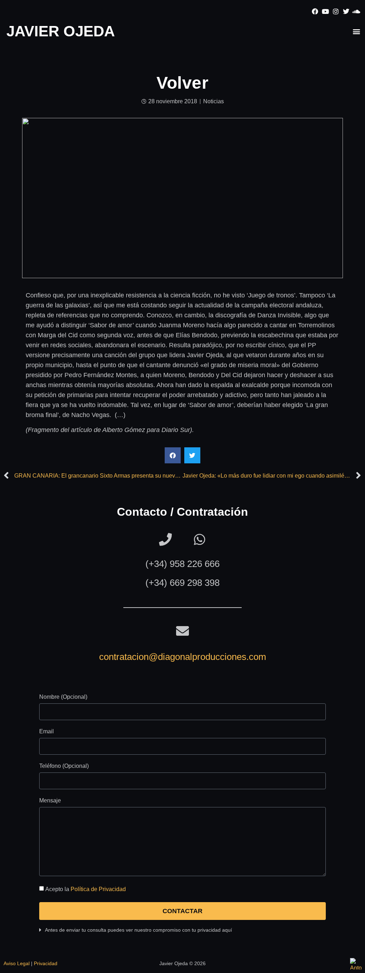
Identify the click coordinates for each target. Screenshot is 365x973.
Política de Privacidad (98, 889)
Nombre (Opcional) (63, 697)
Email (46, 731)
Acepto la (85, 889)
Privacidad (45, 963)
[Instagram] (336, 11)
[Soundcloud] (356, 11)
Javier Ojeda (60, 31)
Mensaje (50, 800)
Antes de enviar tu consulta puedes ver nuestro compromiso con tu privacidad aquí (138, 930)
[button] (356, 31)
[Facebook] (315, 11)
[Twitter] (346, 11)
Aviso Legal (17, 963)
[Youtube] (325, 11)
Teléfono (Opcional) (64, 766)
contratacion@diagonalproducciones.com (182, 656)
